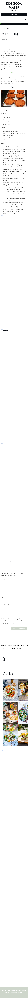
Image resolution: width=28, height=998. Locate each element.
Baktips (10, 645)
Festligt (11, 29)
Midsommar (4, 649)
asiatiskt (4, 645)
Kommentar (5, 579)
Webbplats (4, 611)
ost (23, 648)
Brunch (22, 645)
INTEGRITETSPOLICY (14, 994)
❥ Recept (3, 29)
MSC (13, 649)
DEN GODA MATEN (14, 5)
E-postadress (5, 604)
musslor (17, 648)
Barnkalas (5, 562)
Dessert (19, 562)
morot (10, 648)
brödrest (26, 645)
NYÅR (4, 565)
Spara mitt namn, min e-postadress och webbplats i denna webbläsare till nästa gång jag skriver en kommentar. (14, 621)
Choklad (12, 562)
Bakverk (7, 29)
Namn (3, 597)
